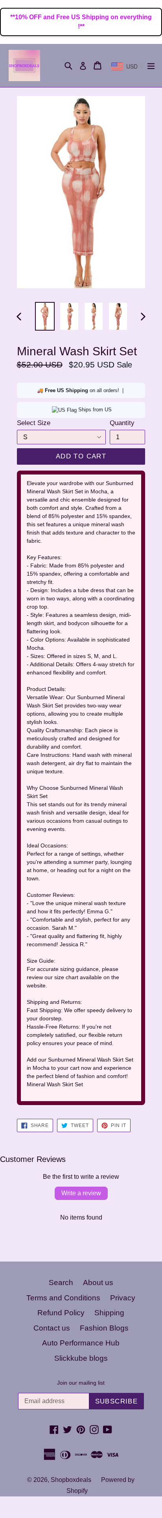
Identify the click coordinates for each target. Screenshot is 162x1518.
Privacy (122, 1298)
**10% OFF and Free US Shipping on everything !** (81, 22)
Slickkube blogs (81, 1358)
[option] (45, 316)
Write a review (81, 1193)
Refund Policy (61, 1313)
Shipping (109, 1313)
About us (98, 1282)
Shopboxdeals (71, 1479)
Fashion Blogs (104, 1328)
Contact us (51, 1328)
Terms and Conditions (63, 1298)
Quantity (122, 423)
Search (61, 1282)
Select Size (33, 423)
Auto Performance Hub (81, 1343)
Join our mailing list (81, 1383)
